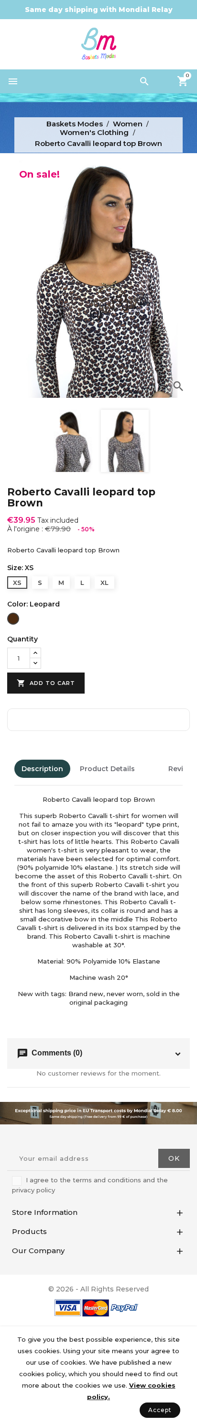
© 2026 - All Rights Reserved (98, 1289)
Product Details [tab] (107, 768)
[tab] (151, 769)
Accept (160, 1410)
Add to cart (46, 683)
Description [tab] (42, 768)
